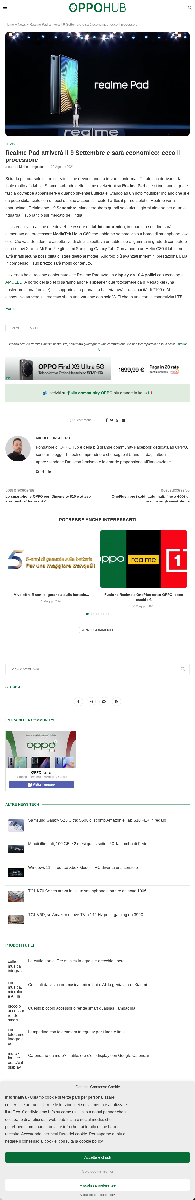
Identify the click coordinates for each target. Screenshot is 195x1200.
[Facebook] (79, 701)
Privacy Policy (107, 1194)
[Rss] (116, 701)
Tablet (33, 327)
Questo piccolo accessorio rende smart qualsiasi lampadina (81, 1008)
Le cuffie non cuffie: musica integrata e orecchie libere (76, 961)
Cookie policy (88, 1194)
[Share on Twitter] (111, 420)
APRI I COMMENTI (97, 630)
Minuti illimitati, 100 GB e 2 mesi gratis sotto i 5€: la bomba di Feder (88, 844)
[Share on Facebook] (107, 420)
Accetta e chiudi (97, 1157)
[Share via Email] (123, 420)
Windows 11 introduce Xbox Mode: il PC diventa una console (83, 867)
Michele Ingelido (31, 167)
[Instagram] (91, 701)
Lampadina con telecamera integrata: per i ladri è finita (77, 1032)
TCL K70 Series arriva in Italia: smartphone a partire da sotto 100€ (87, 891)
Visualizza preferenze (98, 1185)
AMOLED (14, 282)
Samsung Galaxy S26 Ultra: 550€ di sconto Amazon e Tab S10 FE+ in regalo (97, 820)
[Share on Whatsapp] (117, 420)
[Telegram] (104, 701)
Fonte (10, 308)
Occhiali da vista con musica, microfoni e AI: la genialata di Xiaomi (87, 985)
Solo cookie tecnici (97, 1171)
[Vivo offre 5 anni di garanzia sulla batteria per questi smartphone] (51, 559)
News (22, 24)
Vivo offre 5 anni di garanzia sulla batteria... (51, 595)
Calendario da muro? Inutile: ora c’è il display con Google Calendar (88, 1055)
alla (91, 393)
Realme (14, 327)
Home (9, 24)
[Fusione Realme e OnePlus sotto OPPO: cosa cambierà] (143, 559)
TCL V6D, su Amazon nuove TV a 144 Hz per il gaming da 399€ (85, 914)
